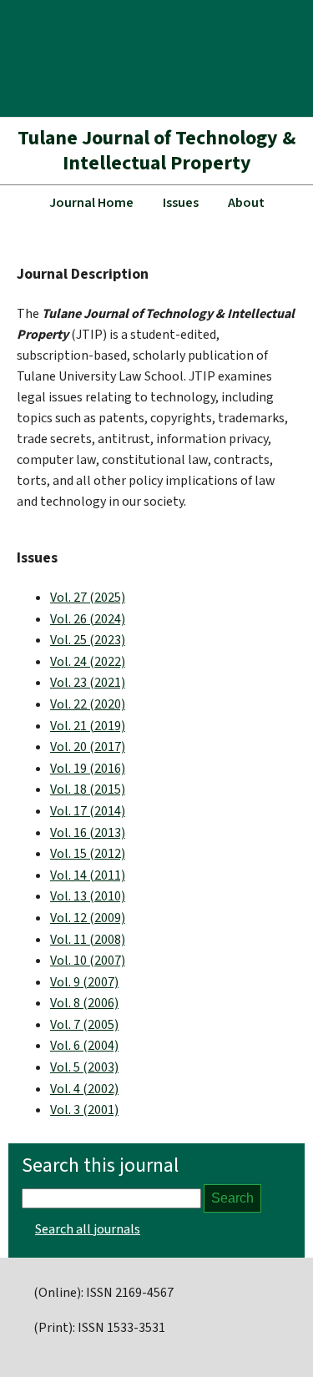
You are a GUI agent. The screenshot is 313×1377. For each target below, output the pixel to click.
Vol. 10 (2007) (87, 960)
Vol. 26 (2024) (87, 619)
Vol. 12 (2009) (87, 918)
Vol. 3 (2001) (84, 1110)
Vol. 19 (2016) (87, 768)
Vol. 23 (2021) (87, 682)
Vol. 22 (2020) (87, 704)
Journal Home (91, 203)
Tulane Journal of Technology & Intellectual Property (156, 151)
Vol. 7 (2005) (84, 1025)
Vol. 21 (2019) (87, 726)
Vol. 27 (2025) (87, 597)
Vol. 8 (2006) (84, 1003)
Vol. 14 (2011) (87, 875)
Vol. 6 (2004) (84, 1046)
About (246, 203)
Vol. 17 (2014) (87, 811)
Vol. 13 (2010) (87, 896)
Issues (181, 203)
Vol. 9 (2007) (84, 982)
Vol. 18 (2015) (87, 789)
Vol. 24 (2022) (87, 662)
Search (232, 1198)
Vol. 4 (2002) (84, 1089)
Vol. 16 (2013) (87, 833)
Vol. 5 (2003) (84, 1067)
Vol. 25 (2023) (87, 640)
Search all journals (87, 1229)
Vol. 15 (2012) (87, 854)
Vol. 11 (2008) (87, 940)
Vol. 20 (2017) (87, 747)
